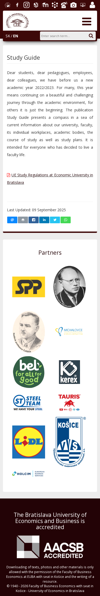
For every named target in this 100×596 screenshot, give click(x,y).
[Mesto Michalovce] (69, 331)
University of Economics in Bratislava (7, 4)
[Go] (94, 34)
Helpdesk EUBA (82, 4)
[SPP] (28, 286)
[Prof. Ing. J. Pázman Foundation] (69, 286)
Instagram (26, 4)
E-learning (45, 4)
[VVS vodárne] (69, 441)
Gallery (73, 4)
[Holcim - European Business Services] (28, 473)
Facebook (17, 4)
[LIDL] (28, 441)
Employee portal (92, 4)
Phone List (63, 4)
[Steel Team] (28, 402)
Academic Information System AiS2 (54, 4)
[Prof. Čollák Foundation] (28, 331)
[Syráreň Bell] (28, 371)
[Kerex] (69, 371)
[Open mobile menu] (86, 21)
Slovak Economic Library (35, 4)
